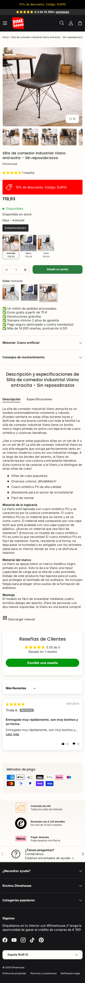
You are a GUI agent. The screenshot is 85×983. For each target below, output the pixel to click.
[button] (80, 23)
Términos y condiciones (43, 973)
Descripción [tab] (11, 399)
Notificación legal (70, 973)
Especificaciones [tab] (39, 399)
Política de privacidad (14, 973)
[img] (15, 704)
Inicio (5, 37)
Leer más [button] (12, 734)
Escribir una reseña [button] (42, 663)
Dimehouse (9, 163)
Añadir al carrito (57, 269)
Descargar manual (21, 619)
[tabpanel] (42, 508)
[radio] (15, 228)
